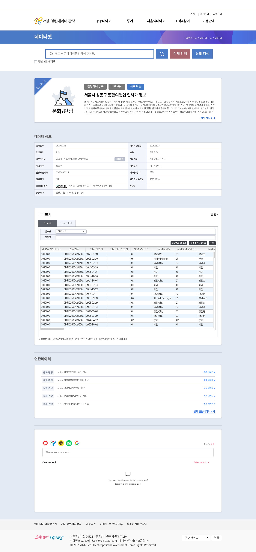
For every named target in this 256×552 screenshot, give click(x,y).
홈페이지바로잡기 (137, 524)
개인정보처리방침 (71, 524)
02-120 (85, 540)
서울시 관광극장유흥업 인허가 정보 (73, 380)
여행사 (64, 193)
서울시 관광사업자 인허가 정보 (71, 388)
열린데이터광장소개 (45, 524)
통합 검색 (202, 54)
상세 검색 (180, 54)
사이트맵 (217, 14)
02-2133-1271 (109, 540)
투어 (71, 193)
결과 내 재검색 (47, 61)
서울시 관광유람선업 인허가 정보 (72, 396)
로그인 (193, 14)
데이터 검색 (162, 54)
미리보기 (128, 214)
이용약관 (91, 524)
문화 (82, 193)
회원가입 (204, 14)
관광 (58, 193)
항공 (76, 193)
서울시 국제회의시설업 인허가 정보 (73, 404)
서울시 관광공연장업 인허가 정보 (72, 372)
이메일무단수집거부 (111, 524)
